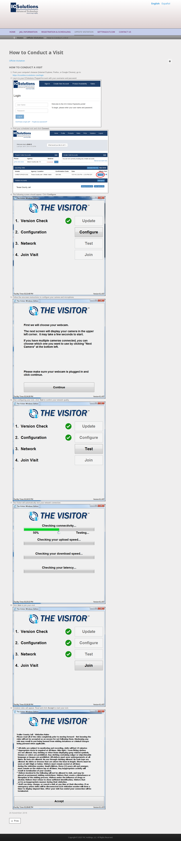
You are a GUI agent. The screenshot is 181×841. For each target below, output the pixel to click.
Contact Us (125, 32)
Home (12, 32)
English (155, 3)
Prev (16, 820)
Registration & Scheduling (56, 32)
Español (166, 3)
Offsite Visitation (84, 32)
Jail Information (28, 32)
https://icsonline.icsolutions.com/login (28, 75)
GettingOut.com (106, 32)
